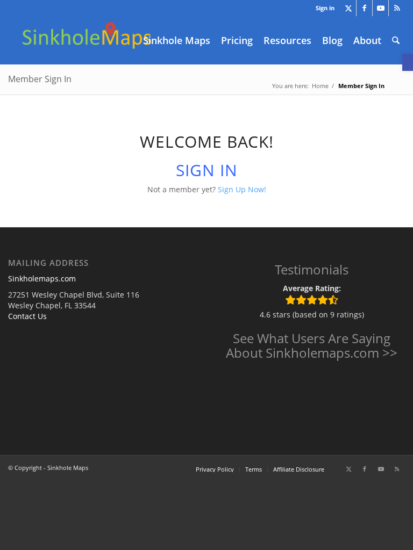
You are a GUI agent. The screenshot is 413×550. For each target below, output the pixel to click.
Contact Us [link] (27, 316)
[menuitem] (322, 8)
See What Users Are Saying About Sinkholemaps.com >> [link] (311, 345)
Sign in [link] (325, 8)
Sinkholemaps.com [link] (42, 278)
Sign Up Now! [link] (242, 189)
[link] (407, 62)
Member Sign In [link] (40, 79)
